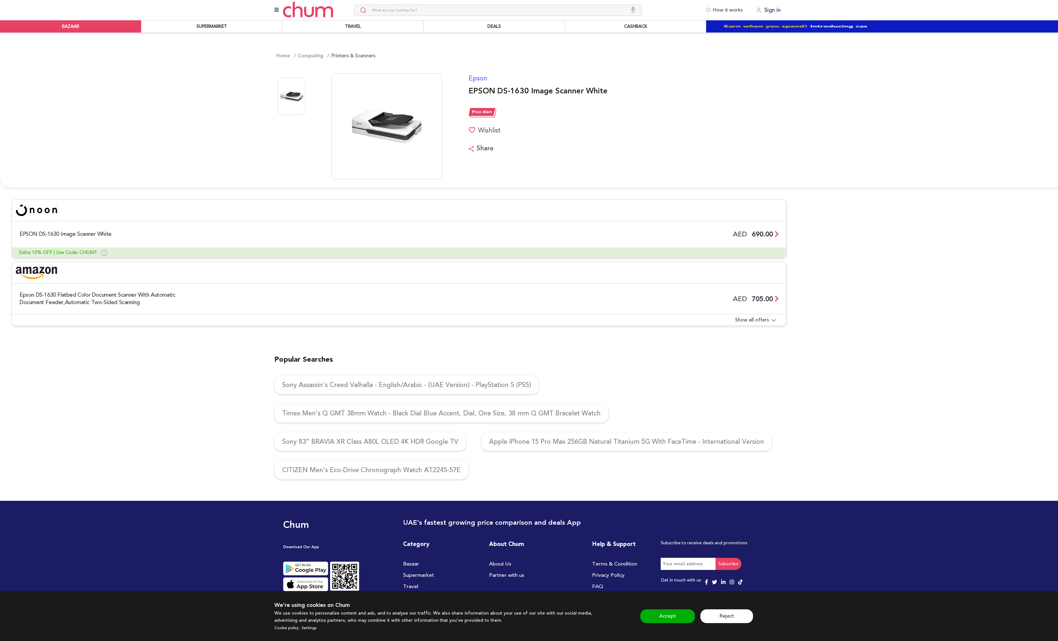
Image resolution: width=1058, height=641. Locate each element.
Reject (726, 616)
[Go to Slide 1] (292, 96)
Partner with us (506, 575)
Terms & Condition (614, 564)
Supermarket (418, 575)
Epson (478, 78)
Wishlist (488, 130)
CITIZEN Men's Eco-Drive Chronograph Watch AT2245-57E (371, 470)
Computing (310, 55)
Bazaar (411, 564)
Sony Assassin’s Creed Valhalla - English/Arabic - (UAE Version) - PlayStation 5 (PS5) (406, 385)
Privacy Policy (608, 575)
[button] (369, 126)
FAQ (597, 586)
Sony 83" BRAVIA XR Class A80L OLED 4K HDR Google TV (370, 442)
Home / (286, 55)
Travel (410, 586)
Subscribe (728, 564)
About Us (500, 564)
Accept (667, 616)
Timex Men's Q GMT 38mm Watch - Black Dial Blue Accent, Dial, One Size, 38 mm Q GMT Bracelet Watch (441, 413)
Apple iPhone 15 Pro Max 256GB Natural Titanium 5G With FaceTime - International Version (626, 442)
